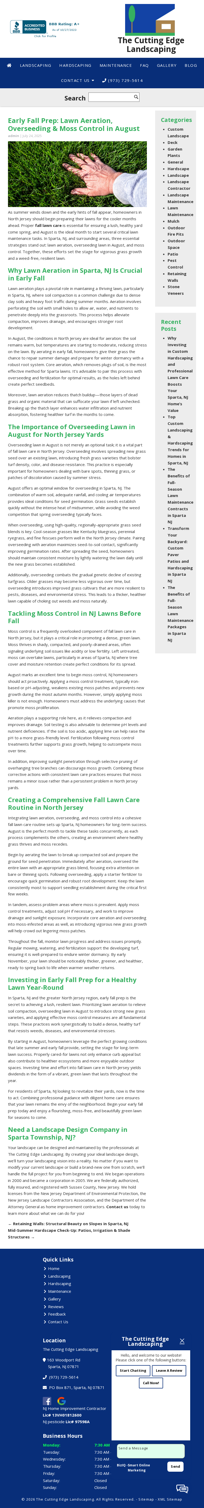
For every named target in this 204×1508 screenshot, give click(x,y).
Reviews (56, 1306)
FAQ (144, 65)
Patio (173, 254)
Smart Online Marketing (139, 1468)
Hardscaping (75, 65)
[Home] (9, 65)
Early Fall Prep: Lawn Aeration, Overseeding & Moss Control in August (74, 124)
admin (13, 135)
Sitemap (146, 1499)
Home (54, 1268)
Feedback (57, 1314)
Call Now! (151, 1382)
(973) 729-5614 (125, 80)
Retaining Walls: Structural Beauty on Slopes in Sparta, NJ (68, 1223)
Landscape (178, 175)
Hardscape (178, 168)
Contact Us (75, 80)
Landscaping (36, 65)
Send (175, 1466)
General (175, 162)
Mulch (173, 221)
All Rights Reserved (115, 1499)
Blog (191, 65)
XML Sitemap (170, 1499)
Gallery (167, 65)
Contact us (117, 1206)
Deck (172, 142)
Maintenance (116, 65)
